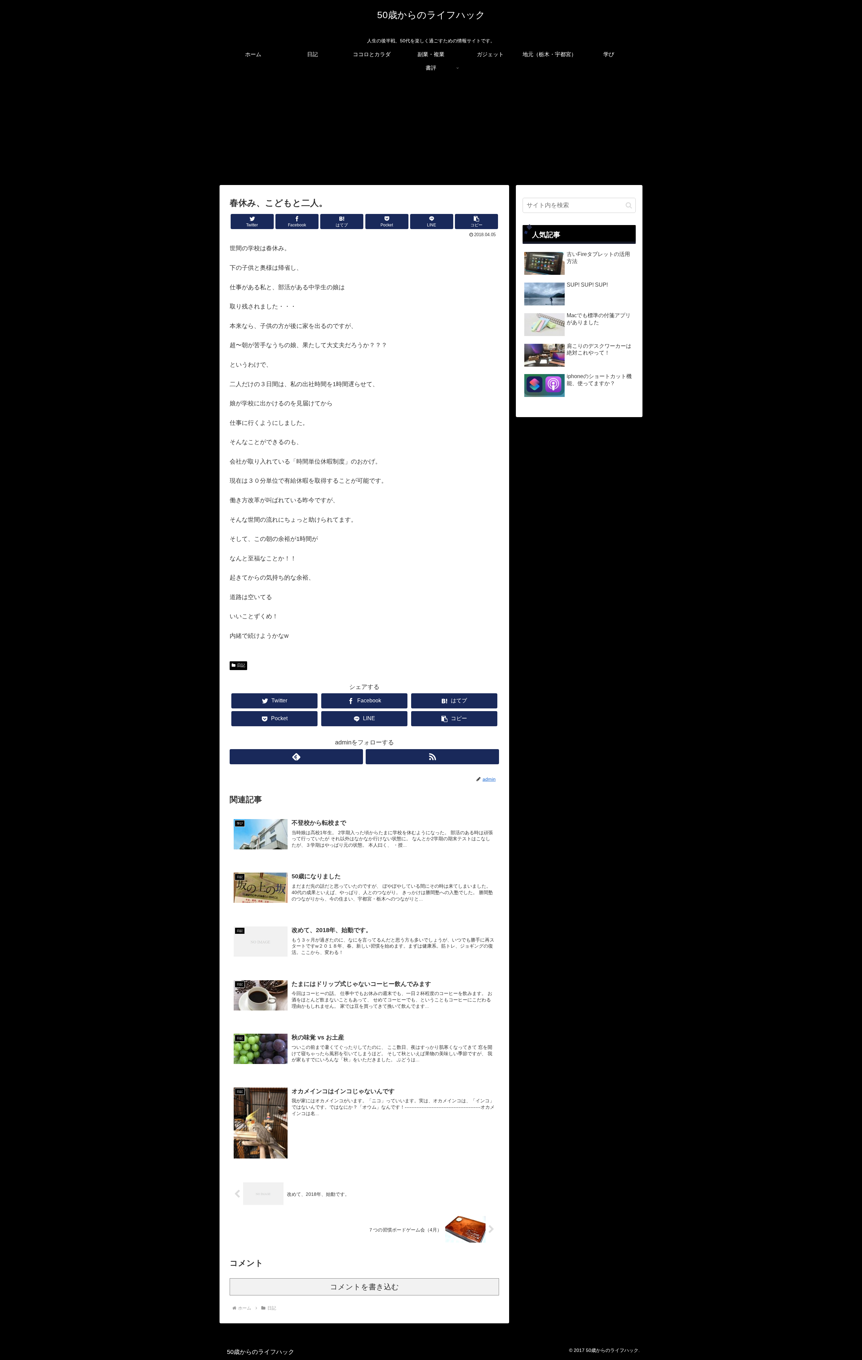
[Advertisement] (431, 130)
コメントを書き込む (364, 1287)
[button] (476, 221)
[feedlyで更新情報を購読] (296, 756)
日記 (241, 665)
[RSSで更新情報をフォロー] (432, 756)
